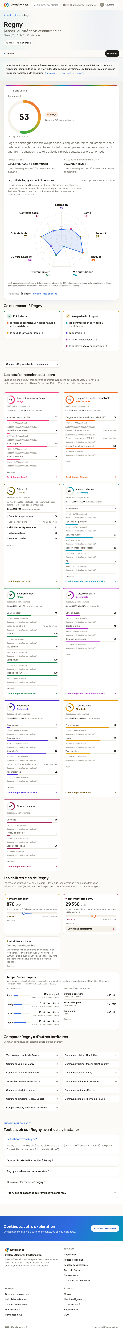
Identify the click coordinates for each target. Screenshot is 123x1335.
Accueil (7, 15)
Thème (112, 53)
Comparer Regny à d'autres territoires (26, 1107)
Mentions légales (73, 1299)
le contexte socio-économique (86, 346)
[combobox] (47, 5)
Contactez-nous (13, 1314)
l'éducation (75, 333)
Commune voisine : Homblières (81, 1055)
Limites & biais (12, 1309)
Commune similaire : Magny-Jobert (25, 1098)
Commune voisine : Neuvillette (22, 1072)
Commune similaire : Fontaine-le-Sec (85, 1098)
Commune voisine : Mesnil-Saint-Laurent (87, 1063)
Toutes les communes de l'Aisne (23, 1081)
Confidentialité (72, 1304)
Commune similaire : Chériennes (82, 1081)
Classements (77, 4)
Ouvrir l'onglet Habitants (80, 928)
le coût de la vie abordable (25, 333)
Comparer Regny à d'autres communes (27, 364)
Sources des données (16, 1304)
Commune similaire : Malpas (21, 1090)
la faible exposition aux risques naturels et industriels (32, 324)
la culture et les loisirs (81, 339)
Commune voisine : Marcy (20, 1063)
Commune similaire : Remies (80, 1090)
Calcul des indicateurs (16, 1299)
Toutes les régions (73, 1259)
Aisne (17, 15)
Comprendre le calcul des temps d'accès (64, 73)
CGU (66, 1314)
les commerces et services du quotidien (86, 324)
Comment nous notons (17, 1294)
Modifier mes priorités (45, 293)
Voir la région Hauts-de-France (22, 1055)
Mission (68, 1294)
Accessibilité (71, 1309)
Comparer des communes (77, 1280)
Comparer (91, 4)
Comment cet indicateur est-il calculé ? (22, 426)
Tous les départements (76, 1264)
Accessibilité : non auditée (106, 1327)
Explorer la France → (105, 1228)
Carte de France (72, 1270)
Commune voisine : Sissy (78, 1072)
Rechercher (70, 1254)
